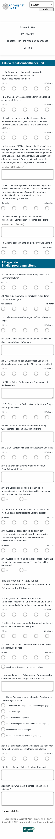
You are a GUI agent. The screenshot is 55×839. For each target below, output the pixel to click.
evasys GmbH (25, 821)
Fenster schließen (10, 811)
